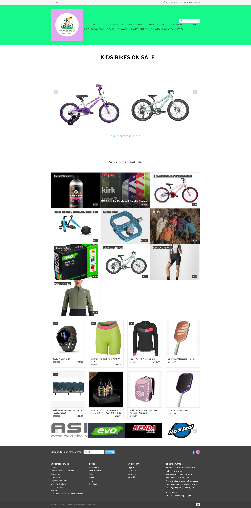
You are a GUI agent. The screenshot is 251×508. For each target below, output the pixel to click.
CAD (57, 2)
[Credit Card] (197, 504)
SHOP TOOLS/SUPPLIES (94, 29)
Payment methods (59, 480)
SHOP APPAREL (175, 24)
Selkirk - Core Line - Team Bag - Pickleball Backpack (144, 411)
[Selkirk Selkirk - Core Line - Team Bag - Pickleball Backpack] (144, 389)
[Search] (181, 21)
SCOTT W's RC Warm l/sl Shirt (143, 359)
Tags (91, 480)
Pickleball (123, 29)
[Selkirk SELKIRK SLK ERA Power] (183, 389)
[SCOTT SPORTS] (180, 430)
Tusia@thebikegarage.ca (180, 495)
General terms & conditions (62, 470)
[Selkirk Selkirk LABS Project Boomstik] (183, 338)
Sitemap (54, 490)
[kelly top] (125, 91)
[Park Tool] (143, 430)
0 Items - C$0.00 (172, 2)
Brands (179, 29)
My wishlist (132, 477)
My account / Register (192, 2)
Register (130, 467)
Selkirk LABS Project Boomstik (181, 359)
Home (86, 24)
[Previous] (56, 92)
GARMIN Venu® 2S (61, 359)
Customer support (58, 487)
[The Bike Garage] (67, 25)
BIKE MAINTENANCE (140, 29)
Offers (92, 474)
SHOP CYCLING (135, 24)
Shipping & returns (59, 484)
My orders (131, 470)
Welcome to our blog (162, 29)
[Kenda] (106, 430)
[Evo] (69, 430)
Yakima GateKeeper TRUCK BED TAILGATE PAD (67, 411)
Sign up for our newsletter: (66, 452)
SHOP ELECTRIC (152, 24)
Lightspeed (92, 504)
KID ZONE (111, 29)
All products (94, 467)
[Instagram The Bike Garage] (198, 452)
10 (139, 136)
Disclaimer (55, 474)
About (53, 467)
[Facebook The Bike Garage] (193, 452)
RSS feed (93, 484)
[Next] (195, 92)
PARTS (164, 24)
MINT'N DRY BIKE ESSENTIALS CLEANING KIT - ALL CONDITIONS (106, 411)
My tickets (131, 474)
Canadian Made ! (100, 24)
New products (95, 470)
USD (53, 2)
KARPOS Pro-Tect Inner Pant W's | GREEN (106, 360)
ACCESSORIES (190, 24)
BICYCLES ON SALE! (118, 24)
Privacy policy (56, 477)
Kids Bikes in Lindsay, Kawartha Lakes (67, 493)
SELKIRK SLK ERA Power (178, 410)
